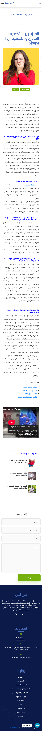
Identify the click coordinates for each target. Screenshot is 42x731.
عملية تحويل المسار (30, 393)
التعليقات (20, 708)
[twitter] (11, 3)
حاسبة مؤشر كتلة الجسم (20, 689)
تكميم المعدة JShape (29, 390)
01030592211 (21, 637)
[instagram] (8, 3)
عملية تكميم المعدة (30, 387)
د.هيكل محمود (30, 184)
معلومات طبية (16, 14)
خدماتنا (20, 677)
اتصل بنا (15, 89)
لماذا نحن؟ (20, 704)
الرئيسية (28, 14)
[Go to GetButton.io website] (37, 729)
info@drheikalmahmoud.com (21, 657)
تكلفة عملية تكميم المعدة (27, 397)
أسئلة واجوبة (20, 700)
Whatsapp (25, 89)
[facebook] (13, 3)
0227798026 (21, 640)
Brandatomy (14, 727)
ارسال (29, 577)
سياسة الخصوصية (20, 696)
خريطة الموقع (20, 712)
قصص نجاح (20, 681)
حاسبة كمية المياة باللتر (20, 692)
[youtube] (6, 3)
